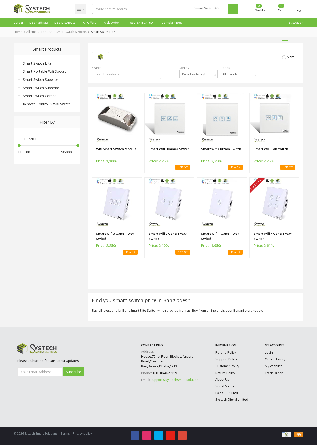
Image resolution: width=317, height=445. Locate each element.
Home (18, 32)
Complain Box (171, 23)
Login (269, 352)
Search (96, 68)
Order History (275, 359)
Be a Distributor (65, 23)
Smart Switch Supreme (41, 87)
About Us (222, 379)
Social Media (224, 386)
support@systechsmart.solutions (175, 379)
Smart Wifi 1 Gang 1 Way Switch (220, 236)
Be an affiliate (39, 23)
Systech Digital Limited (231, 399)
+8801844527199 (140, 23)
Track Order (110, 23)
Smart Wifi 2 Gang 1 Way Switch (168, 236)
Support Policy (226, 359)
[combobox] (209, 9)
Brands (225, 68)
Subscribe (73, 371)
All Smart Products (39, 32)
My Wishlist (273, 366)
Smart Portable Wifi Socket (44, 71)
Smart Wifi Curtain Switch (221, 149)
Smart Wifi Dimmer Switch (169, 149)
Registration (295, 23)
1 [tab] (285, 40)
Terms (65, 433)
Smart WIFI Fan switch (271, 149)
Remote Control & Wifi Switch (47, 104)
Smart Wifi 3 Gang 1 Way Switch (115, 236)
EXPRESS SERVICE (228, 393)
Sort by (184, 68)
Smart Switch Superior (40, 79)
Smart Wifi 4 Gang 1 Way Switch (273, 236)
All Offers (89, 23)
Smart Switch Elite (103, 32)
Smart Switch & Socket (71, 32)
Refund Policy (225, 352)
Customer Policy (227, 366)
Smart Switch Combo (40, 96)
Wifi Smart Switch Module (116, 149)
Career (18, 23)
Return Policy (225, 373)
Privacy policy (82, 433)
